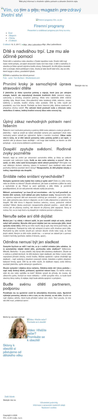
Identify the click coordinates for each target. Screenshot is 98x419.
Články (12, 38)
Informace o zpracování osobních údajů (49, 405)
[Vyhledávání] (72, 12)
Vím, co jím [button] (52, 9)
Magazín (23, 9)
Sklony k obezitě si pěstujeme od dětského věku (13, 350)
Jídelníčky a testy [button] (37, 9)
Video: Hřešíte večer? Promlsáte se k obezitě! (36, 335)
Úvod (10, 33)
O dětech (13, 40)
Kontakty (64, 9)
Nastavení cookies (49, 407)
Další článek (10, 396)
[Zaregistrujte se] (72, 8)
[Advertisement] (61, 356)
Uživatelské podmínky (49, 402)
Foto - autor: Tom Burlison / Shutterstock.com (21, 78)
